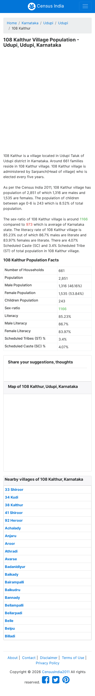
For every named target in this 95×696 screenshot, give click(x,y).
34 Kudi (11, 497)
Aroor (10, 543)
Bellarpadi (13, 613)
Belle (9, 620)
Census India (50, 6)
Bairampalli (14, 582)
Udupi (48, 23)
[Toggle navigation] (85, 6)
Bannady (12, 597)
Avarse (11, 559)
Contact (29, 657)
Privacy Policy (47, 663)
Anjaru (10, 536)
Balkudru (12, 590)
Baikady (11, 574)
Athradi (11, 551)
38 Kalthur (14, 505)
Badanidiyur (15, 566)
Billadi (10, 636)
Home (12, 23)
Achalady (13, 528)
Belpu (10, 628)
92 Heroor (14, 520)
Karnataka (30, 23)
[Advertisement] (47, 103)
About (13, 657)
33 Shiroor (14, 489)
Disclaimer (48, 657)
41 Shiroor (14, 512)
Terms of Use (73, 657)
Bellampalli (14, 605)
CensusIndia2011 (56, 672)
